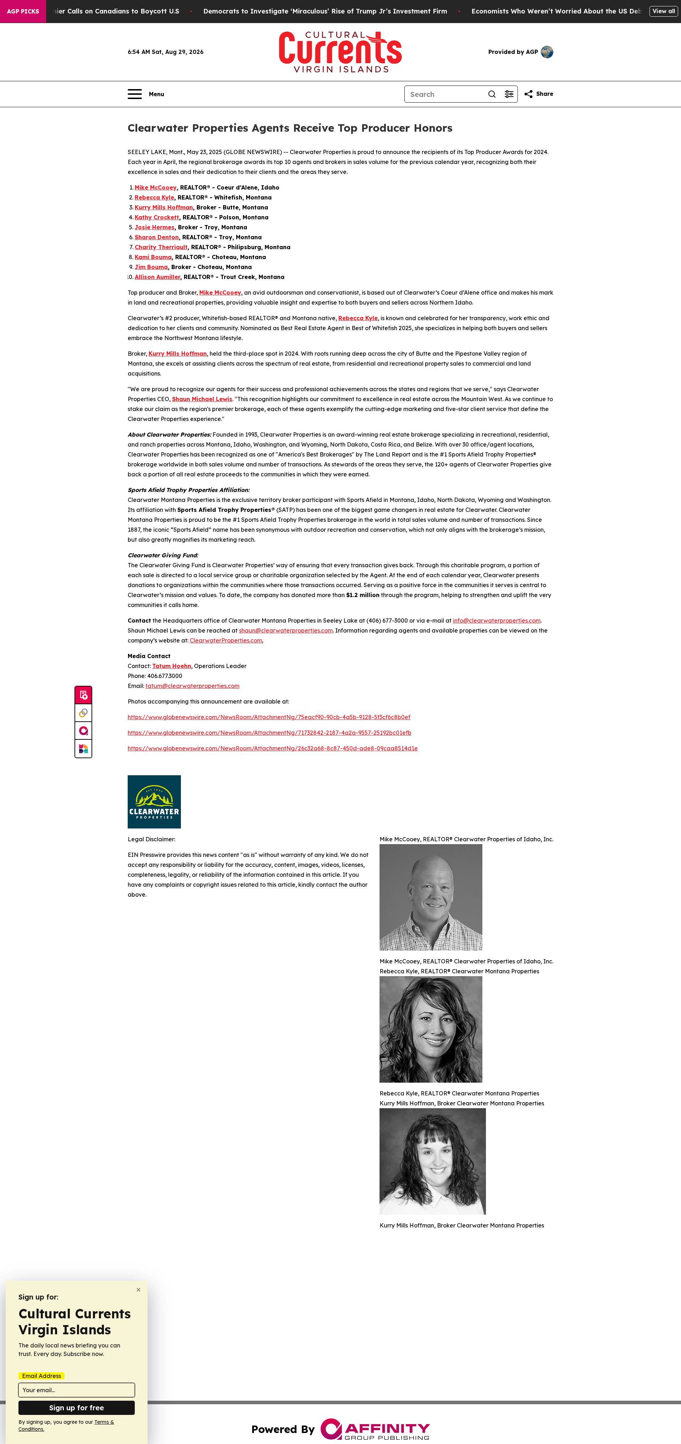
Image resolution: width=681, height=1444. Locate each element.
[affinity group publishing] (83, 731)
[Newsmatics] (83, 748)
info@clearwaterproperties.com (497, 620)
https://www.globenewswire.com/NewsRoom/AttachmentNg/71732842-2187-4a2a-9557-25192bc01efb (269, 732)
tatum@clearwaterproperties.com (192, 685)
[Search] (491, 94)
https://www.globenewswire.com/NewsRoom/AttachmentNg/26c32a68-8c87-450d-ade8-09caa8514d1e (273, 748)
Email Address (41, 1375)
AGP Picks (23, 11)
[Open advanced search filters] (508, 94)
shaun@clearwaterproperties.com (286, 630)
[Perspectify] (83, 713)
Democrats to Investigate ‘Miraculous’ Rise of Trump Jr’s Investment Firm (325, 11)
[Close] (138, 1289)
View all (664, 11)
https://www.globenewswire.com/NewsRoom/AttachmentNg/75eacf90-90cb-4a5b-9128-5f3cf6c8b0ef (269, 717)
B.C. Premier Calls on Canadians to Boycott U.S (102, 11)
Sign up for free (76, 1407)
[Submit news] (83, 695)
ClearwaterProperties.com (226, 640)
